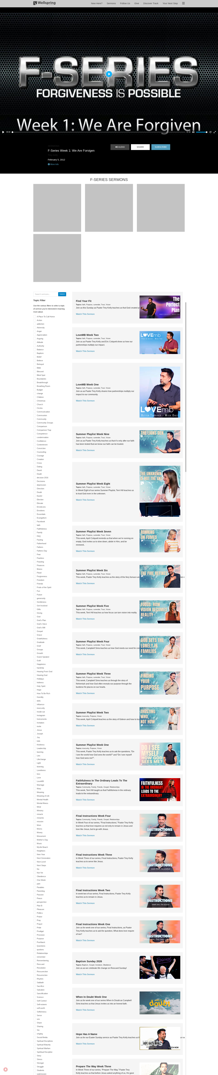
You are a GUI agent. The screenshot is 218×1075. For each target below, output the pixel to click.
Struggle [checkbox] (40, 1067)
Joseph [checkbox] (40, 734)
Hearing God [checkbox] (42, 675)
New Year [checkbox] (41, 854)
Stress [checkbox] (39, 1059)
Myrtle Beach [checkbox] (42, 847)
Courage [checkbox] (40, 456)
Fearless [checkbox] (40, 558)
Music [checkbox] (39, 843)
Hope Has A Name (86, 1034)
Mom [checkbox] (39, 825)
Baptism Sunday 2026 (89, 961)
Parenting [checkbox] (41, 891)
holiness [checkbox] (40, 682)
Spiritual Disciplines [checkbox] (45, 1041)
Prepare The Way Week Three (93, 1066)
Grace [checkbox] (39, 635)
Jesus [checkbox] (39, 730)
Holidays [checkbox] (40, 679)
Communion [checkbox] (42, 415)
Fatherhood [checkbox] (41, 543)
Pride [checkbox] (39, 928)
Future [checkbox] (39, 595)
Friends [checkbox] (40, 584)
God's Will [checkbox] (41, 628)
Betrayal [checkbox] (40, 364)
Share (140, 147)
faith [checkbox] (38, 525)
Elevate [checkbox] (40, 503)
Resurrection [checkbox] (42, 975)
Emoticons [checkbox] (41, 507)
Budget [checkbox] (40, 390)
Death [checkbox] (39, 474)
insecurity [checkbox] (41, 708)
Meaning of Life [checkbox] (43, 796)
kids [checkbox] (38, 741)
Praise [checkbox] (39, 917)
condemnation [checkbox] (42, 437)
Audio (121, 147)
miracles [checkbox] (40, 818)
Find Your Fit (83, 301)
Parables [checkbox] (40, 887)
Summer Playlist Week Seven (93, 531)
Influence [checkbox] (40, 704)
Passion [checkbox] (40, 895)
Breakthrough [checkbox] (42, 382)
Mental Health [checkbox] (42, 799)
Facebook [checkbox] (41, 521)
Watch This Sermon (85, 314)
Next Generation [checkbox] (43, 858)
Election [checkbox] (40, 499)
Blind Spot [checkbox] (41, 375)
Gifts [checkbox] (39, 609)
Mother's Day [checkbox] (42, 840)
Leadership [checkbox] (41, 748)
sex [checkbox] (38, 1019)
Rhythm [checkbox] (40, 979)
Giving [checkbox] (39, 613)
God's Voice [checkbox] (42, 624)
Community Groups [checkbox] (45, 423)
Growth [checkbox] (40, 653)
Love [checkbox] (39, 778)
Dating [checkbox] (39, 467)
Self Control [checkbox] (41, 1001)
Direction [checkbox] (40, 488)
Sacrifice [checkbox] (40, 986)
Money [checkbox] (40, 832)
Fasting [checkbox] (40, 540)
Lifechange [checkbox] (41, 759)
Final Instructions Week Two (93, 890)
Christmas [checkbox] (41, 401)
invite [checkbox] (39, 726)
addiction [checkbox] (40, 324)
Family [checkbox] (39, 532)
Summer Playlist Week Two (92, 712)
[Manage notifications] (6, 1069)
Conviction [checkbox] (41, 448)
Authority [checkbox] (40, 346)
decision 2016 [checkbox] (42, 478)
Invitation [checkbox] (40, 723)
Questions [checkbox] (41, 946)
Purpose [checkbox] (40, 938)
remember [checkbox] (41, 957)
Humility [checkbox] (40, 697)
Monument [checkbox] (41, 836)
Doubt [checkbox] (39, 492)
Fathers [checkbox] (40, 547)
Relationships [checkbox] (42, 953)
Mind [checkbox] (39, 807)
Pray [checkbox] (39, 920)
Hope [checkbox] (39, 690)
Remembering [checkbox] (43, 960)
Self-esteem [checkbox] (42, 1004)
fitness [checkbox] (39, 569)
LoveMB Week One (87, 384)
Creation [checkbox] (40, 459)
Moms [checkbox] (39, 829)
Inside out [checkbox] (41, 712)
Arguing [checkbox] (40, 338)
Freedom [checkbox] (40, 580)
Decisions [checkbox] (41, 481)
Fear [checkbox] (39, 554)
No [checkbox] (38, 869)
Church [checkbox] (40, 404)
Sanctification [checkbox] (42, 993)
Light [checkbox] (39, 763)
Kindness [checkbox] (41, 745)
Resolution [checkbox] (41, 968)
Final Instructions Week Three (94, 854)
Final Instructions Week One (93, 924)
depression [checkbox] (41, 485)
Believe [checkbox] (40, 360)
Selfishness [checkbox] (41, 1012)
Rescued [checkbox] (40, 964)
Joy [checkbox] (38, 737)
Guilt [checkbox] (39, 660)
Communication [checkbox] (43, 412)
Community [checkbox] (41, 419)
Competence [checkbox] (42, 434)
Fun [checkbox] (38, 591)
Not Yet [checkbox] (40, 873)
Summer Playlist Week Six (92, 570)
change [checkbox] (40, 393)
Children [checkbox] (40, 397)
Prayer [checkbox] (39, 924)
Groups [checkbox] (40, 649)
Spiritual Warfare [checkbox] (43, 1048)
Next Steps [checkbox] (41, 865)
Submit (62, 294)
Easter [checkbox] (39, 496)
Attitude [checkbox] (40, 342)
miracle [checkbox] (40, 814)
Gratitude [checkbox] (40, 642)
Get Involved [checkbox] (42, 606)
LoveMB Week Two (87, 335)
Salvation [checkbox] (40, 990)
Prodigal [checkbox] (40, 931)
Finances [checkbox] (40, 565)
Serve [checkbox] (39, 1015)
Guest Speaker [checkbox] (43, 657)
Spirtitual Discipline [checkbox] (44, 1052)
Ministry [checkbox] (40, 810)
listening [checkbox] (40, 767)
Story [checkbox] (39, 1056)
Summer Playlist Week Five (92, 606)
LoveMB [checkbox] (40, 781)
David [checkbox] (39, 470)
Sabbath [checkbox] (40, 982)
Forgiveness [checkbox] (42, 576)
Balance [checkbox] (40, 349)
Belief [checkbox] (39, 357)
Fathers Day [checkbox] (42, 551)
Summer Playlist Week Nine (92, 434)
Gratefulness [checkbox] (42, 638)
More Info (54, 164)
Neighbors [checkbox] (41, 851)
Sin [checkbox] (38, 1030)
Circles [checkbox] (40, 408)
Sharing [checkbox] (40, 1026)
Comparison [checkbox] (42, 426)
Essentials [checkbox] (41, 514)
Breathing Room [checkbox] (43, 386)
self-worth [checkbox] (41, 1008)
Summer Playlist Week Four (92, 641)
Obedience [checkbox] (41, 876)
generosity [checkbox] (41, 598)
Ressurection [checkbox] (42, 971)
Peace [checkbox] (39, 898)
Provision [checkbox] (41, 935)
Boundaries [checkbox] (41, 379)
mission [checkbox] (40, 821)
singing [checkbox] (40, 1034)
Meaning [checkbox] (40, 792)
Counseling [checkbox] (41, 452)
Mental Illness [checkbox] (42, 803)
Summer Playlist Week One (92, 744)
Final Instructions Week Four (93, 815)
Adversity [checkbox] (41, 327)
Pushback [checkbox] (41, 942)
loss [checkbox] (38, 774)
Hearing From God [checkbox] (44, 671)
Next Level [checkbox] (41, 862)
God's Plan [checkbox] (41, 620)
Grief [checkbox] (39, 646)
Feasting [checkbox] (40, 562)
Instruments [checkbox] (42, 719)
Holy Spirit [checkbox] (41, 686)
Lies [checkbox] (38, 756)
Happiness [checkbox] (41, 664)
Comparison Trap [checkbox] (44, 430)
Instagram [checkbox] (41, 715)
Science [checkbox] (40, 997)
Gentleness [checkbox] (41, 602)
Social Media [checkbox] (42, 1037)
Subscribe (161, 147)
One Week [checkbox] (41, 880)
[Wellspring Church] (44, 3)
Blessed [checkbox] (40, 371)
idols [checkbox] (39, 701)
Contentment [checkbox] (42, 445)
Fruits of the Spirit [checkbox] (44, 587)
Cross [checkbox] (39, 463)
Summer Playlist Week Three (93, 673)
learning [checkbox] (40, 752)
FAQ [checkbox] (39, 536)
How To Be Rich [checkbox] (43, 693)
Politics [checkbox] (40, 913)
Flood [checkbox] (39, 573)
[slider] (99, 132)
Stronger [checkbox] (40, 1063)
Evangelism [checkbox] (42, 518)
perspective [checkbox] (41, 902)
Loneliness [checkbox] (41, 770)
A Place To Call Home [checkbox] (46, 317)
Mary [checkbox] (39, 788)
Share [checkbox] (39, 1023)
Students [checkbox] (40, 1070)
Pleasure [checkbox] (40, 909)
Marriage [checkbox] (40, 785)
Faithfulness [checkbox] (42, 529)
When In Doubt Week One (91, 997)
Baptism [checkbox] (40, 353)
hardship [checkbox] (40, 668)
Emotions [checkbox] (41, 510)
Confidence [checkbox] (41, 441)
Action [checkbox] (39, 320)
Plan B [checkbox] (39, 906)
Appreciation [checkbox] (42, 335)
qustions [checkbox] (40, 949)
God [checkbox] (38, 617)
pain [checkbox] (38, 884)
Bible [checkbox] (39, 368)
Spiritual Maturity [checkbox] (44, 1045)
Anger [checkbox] (39, 331)
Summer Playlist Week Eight (93, 483)
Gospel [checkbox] (40, 631)
